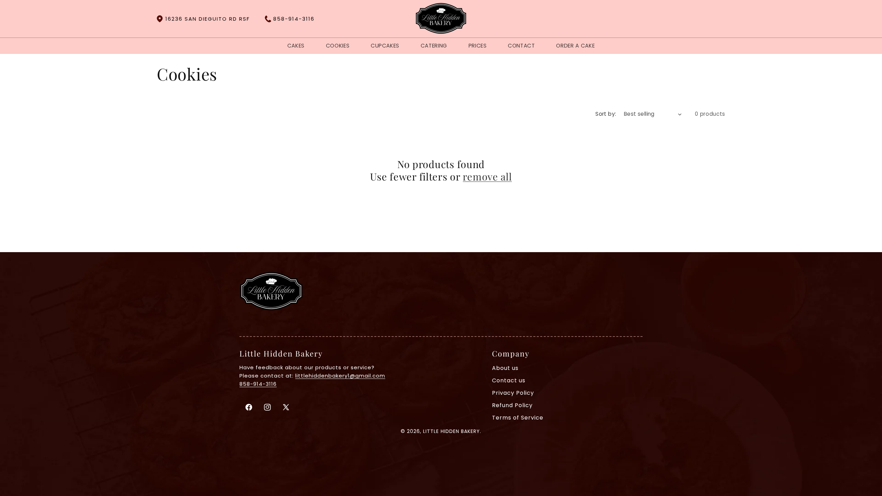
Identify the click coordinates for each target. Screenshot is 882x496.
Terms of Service (517, 418)
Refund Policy (512, 405)
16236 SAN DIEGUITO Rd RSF (207, 18)
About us (505, 368)
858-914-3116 (294, 19)
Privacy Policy (513, 393)
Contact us (508, 380)
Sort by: (605, 113)
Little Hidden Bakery (451, 431)
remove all (487, 176)
